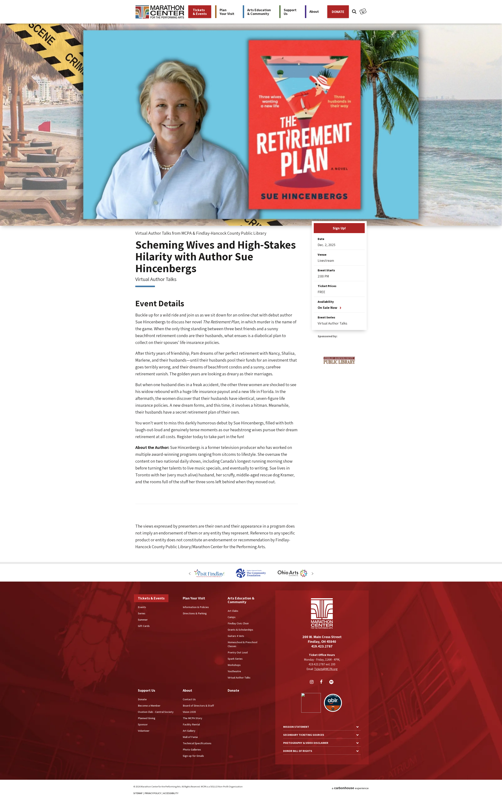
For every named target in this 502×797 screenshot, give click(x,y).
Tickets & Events (151, 598)
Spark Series (235, 658)
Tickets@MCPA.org (325, 669)
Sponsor (143, 724)
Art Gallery (189, 730)
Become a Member (149, 705)
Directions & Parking (195, 613)
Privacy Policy (153, 793)
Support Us (146, 690)
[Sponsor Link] (202, 573)
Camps (232, 617)
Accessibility (170, 793)
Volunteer (143, 730)
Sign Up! (339, 228)
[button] (189, 573)
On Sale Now (327, 307)
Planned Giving (146, 718)
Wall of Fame (190, 737)
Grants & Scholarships (240, 629)
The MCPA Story (192, 718)
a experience (350, 788)
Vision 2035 (189, 712)
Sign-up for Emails (193, 756)
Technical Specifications (197, 743)
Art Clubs (233, 611)
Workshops (234, 665)
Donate (142, 699)
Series (141, 613)
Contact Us (189, 699)
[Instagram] (312, 682)
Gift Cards (144, 626)
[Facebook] (322, 682)
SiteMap (138, 793)
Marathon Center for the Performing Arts (160, 11)
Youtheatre (234, 671)
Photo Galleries (192, 749)
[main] (251, 281)
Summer (143, 619)
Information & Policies (196, 607)
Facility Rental (191, 724)
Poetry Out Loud (238, 652)
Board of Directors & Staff (198, 705)
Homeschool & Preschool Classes (242, 644)
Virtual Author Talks (239, 677)
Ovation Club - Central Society (156, 712)
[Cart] (362, 12)
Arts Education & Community (241, 600)
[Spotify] (332, 682)
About (187, 690)
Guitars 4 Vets (236, 636)
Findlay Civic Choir (238, 623)
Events (142, 607)
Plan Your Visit (194, 598)
